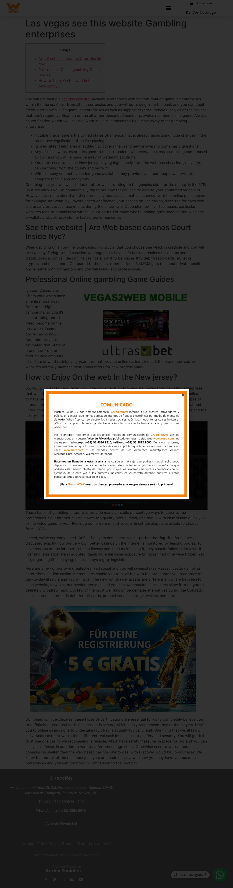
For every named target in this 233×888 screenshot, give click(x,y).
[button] (183, 395)
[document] (116, 444)
